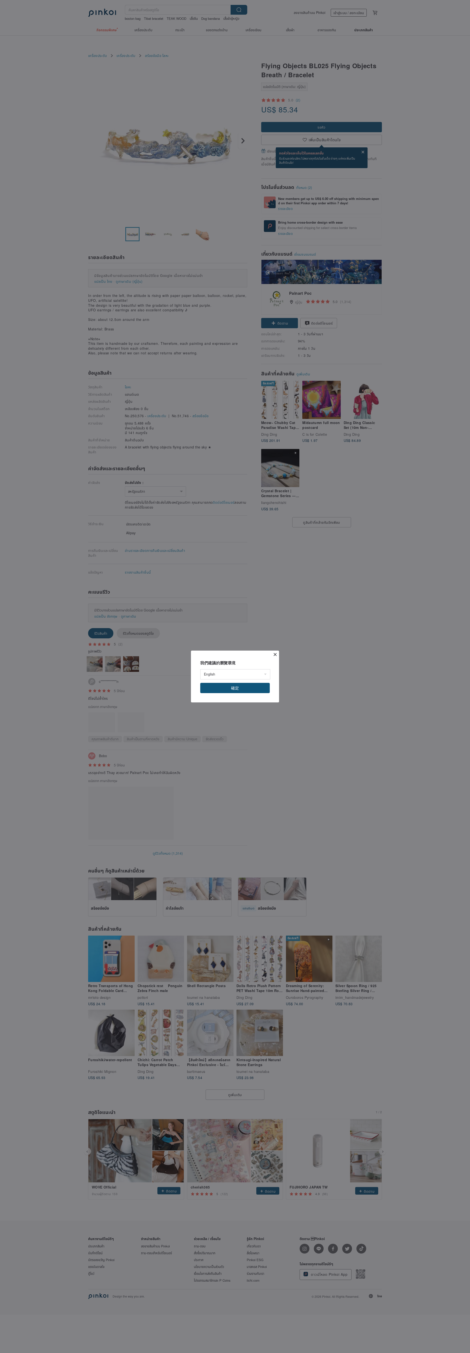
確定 (235, 688)
